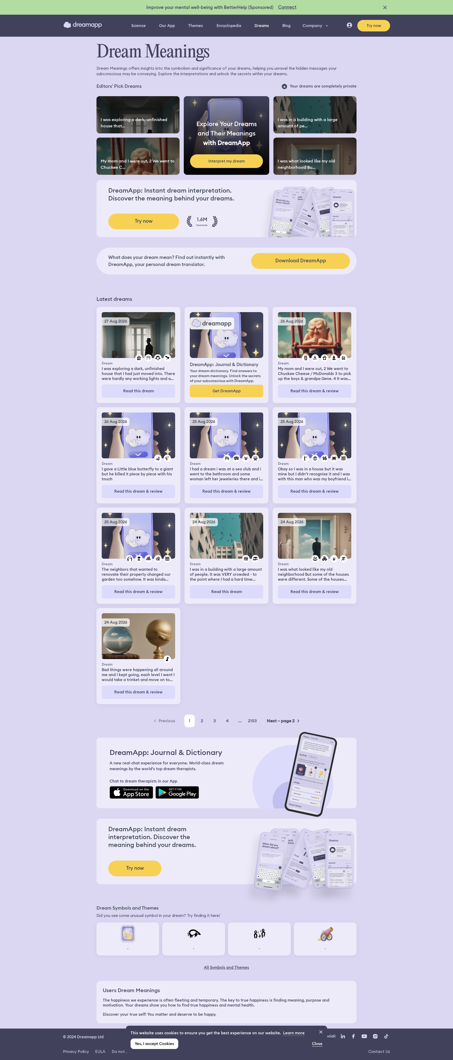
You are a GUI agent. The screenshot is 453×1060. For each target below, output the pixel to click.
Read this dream (138, 391)
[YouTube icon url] (364, 1036)
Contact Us (379, 1051)
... (239, 721)
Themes (195, 25)
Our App (167, 25)
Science (138, 25)
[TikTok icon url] (386, 1036)
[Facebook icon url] (353, 1036)
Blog (286, 25)
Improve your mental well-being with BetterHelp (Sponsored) (209, 7)
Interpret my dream (226, 161)
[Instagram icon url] (375, 1036)
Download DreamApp (300, 260)
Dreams (262, 25)
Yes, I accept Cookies (154, 1043)
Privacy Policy (76, 1051)
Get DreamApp (227, 391)
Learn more (294, 1033)
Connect (287, 7)
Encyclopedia (229, 25)
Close (317, 1043)
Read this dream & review (314, 391)
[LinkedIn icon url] (343, 1036)
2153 (252, 721)
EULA (100, 1051)
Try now (373, 25)
